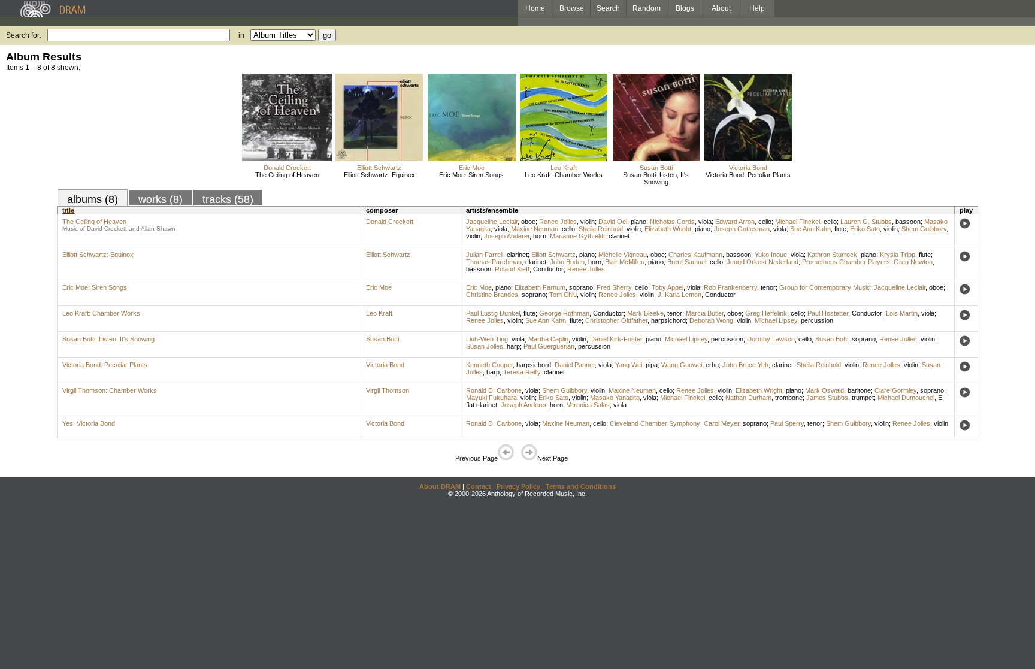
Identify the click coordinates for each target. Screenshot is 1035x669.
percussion (817, 320)
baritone (859, 390)
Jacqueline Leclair (492, 221)
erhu (712, 364)
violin (587, 221)
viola (705, 221)
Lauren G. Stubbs (866, 221)
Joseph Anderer (506, 236)
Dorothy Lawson (771, 339)
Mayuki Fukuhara (491, 397)
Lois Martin (902, 313)
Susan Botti (656, 167)
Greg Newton (913, 261)
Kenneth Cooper (489, 364)
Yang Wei (628, 364)
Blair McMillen (624, 261)
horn (539, 236)
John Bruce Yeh (745, 364)
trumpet (863, 397)
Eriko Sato (865, 228)
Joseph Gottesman (742, 228)
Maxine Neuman (534, 228)
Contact (478, 486)
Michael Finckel (797, 221)
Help (757, 8)
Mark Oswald (824, 390)
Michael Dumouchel (905, 397)
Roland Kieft (512, 269)
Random (646, 8)
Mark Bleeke (645, 313)
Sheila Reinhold (601, 228)
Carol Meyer (721, 423)
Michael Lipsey (776, 320)
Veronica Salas (588, 404)
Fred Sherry (614, 287)
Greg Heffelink (766, 313)
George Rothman (564, 313)
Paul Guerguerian (548, 346)
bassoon (908, 221)
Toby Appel (667, 287)
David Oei (612, 221)
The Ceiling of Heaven (287, 174)
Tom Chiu (563, 294)
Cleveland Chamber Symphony (655, 423)
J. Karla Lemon (679, 294)
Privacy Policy (518, 486)
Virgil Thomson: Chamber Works (109, 390)
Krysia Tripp (897, 254)
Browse (571, 8)
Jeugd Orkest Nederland (762, 261)
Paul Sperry (787, 423)
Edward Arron (735, 221)
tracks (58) (227, 199)
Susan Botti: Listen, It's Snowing (656, 178)
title (68, 210)
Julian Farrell (484, 254)
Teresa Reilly (521, 372)
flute (840, 228)
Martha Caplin (548, 339)
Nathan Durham (748, 397)
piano (638, 221)
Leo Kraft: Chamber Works (564, 174)
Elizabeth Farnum (540, 287)
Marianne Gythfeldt (577, 236)
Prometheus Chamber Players (846, 261)
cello (764, 221)
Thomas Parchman (494, 261)
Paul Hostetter (827, 313)
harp (513, 346)
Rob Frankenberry (730, 287)
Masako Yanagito (615, 397)
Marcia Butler (705, 313)
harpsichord (668, 320)
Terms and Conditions (581, 486)
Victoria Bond (748, 167)
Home (535, 8)
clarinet (619, 236)
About (721, 8)
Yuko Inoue (771, 254)
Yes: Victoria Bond (88, 423)
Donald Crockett (287, 167)
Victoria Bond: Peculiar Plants (748, 174)
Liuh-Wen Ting (487, 339)
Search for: (23, 35)
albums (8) (92, 199)
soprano (581, 287)
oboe (528, 221)
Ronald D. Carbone (494, 390)
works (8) (160, 199)
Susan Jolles (484, 346)
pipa (652, 364)
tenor (768, 287)
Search (608, 8)
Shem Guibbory (923, 228)
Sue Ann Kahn (810, 228)
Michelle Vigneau (622, 254)
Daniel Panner (575, 364)
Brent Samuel (686, 261)
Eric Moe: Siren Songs (471, 174)
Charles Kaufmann (695, 254)
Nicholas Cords (672, 221)
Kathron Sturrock (832, 254)
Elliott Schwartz (379, 167)
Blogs (685, 8)
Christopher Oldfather (616, 320)
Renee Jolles (558, 221)
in (241, 35)
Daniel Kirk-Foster (616, 339)
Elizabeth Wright (667, 228)
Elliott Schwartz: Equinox (379, 174)
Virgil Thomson (387, 390)
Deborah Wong (711, 320)
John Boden (567, 261)
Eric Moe (472, 167)
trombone (789, 397)
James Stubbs (827, 397)
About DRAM (440, 486)
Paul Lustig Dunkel (493, 313)
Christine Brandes (492, 294)
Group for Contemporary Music (824, 287)
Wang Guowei (681, 364)
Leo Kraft (563, 167)
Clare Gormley (895, 390)
